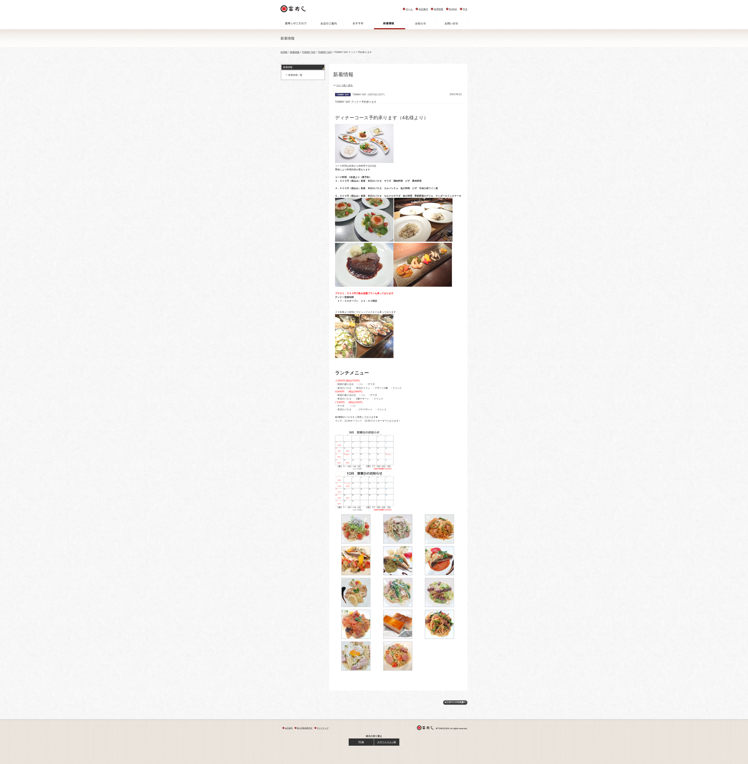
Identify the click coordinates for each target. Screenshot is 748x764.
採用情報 (438, 9)
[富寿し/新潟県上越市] (293, 9)
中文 (465, 9)
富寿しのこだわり (296, 24)
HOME (284, 52)
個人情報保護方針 (304, 728)
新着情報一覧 (295, 75)
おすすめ (358, 24)
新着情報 (389, 24)
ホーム (409, 9)
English (453, 9)
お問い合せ (452, 24)
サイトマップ (322, 728)
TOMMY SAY (309, 52)
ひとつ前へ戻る (344, 85)
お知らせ (420, 24)
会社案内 (423, 9)
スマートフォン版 (386, 742)
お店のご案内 (327, 24)
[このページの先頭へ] (455, 704)
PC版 (361, 742)
